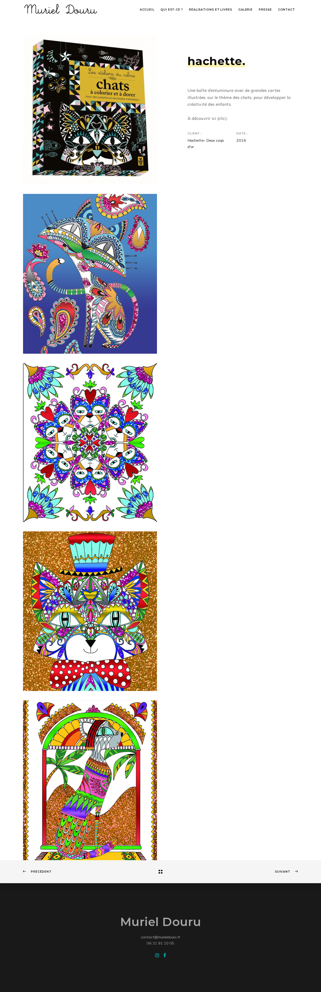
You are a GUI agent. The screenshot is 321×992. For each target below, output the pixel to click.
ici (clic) (219, 118)
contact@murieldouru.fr (160, 937)
